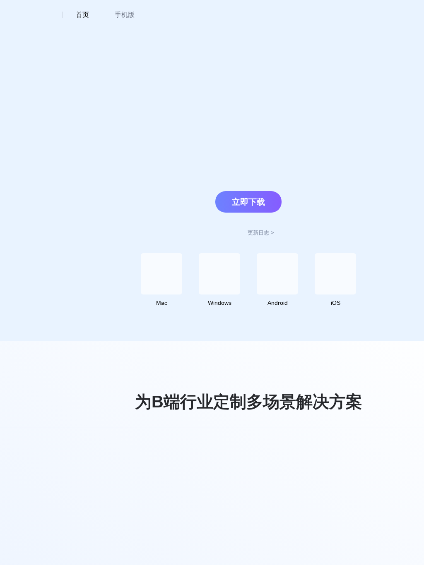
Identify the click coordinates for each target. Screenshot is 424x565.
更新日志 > (261, 233)
